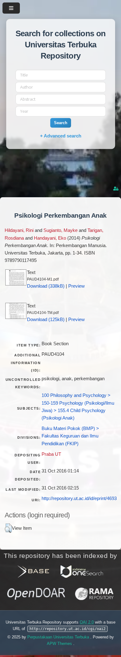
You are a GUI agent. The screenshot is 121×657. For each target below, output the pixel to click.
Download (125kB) (46, 319)
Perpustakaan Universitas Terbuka (58, 637)
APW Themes (60, 643)
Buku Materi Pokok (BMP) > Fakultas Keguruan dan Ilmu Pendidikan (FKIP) (70, 436)
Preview (76, 286)
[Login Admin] (116, 189)
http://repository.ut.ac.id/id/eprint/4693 (79, 498)
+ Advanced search (60, 135)
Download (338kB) (46, 286)
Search (60, 122)
